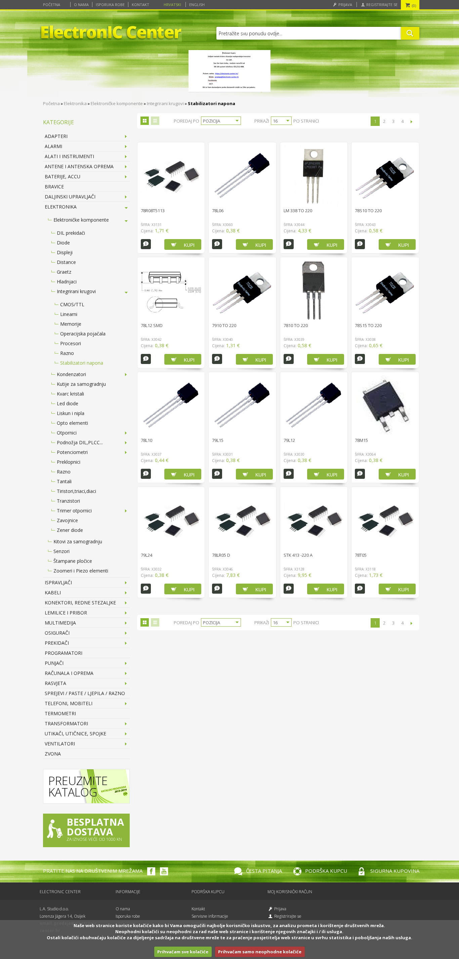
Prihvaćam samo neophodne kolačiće (259, 952)
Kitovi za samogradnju (77, 541)
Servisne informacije (210, 916)
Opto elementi (72, 423)
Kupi (189, 245)
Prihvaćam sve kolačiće (182, 952)
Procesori (70, 343)
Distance (66, 262)
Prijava (344, 4)
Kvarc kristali (70, 394)
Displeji (65, 252)
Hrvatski (172, 4)
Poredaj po (186, 121)
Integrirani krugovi (165, 103)
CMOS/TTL (72, 304)
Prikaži (261, 121)
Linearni (68, 314)
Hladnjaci (67, 281)
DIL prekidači (71, 233)
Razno (67, 353)
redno (155, 121)
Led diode (67, 403)
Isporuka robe (110, 4)
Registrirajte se (381, 4)
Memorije (70, 324)
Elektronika (75, 103)
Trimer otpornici (74, 510)
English (197, 4)
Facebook (151, 871)
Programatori (63, 653)
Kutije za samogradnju (81, 384)
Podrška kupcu (326, 870)
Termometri (60, 713)
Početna (51, 4)
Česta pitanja (264, 870)
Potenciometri (72, 452)
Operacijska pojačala (83, 333)
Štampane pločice (72, 561)
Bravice (54, 186)
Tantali (64, 481)
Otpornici (67, 432)
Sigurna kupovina (394, 870)
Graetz (64, 272)
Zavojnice (67, 520)
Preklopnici (68, 462)
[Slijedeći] (411, 121)
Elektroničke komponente (117, 103)
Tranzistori (68, 501)
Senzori (61, 551)
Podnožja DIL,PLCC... (80, 442)
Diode (63, 242)
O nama (81, 4)
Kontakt (140, 4)
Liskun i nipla (70, 413)
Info (146, 244)
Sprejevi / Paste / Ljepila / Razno (85, 693)
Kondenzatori (71, 374)
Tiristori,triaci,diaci (76, 491)
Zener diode (70, 530)
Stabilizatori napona (81, 363)
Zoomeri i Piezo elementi (80, 570)
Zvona (53, 753)
